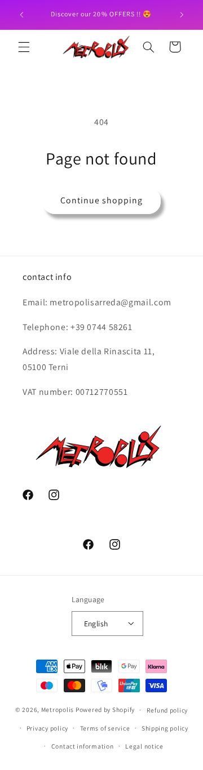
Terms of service (105, 728)
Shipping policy (165, 728)
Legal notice (144, 746)
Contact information (82, 746)
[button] (24, 47)
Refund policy (167, 710)
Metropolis (57, 709)
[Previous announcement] (21, 14)
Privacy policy (47, 728)
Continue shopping (101, 200)
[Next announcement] (181, 14)
